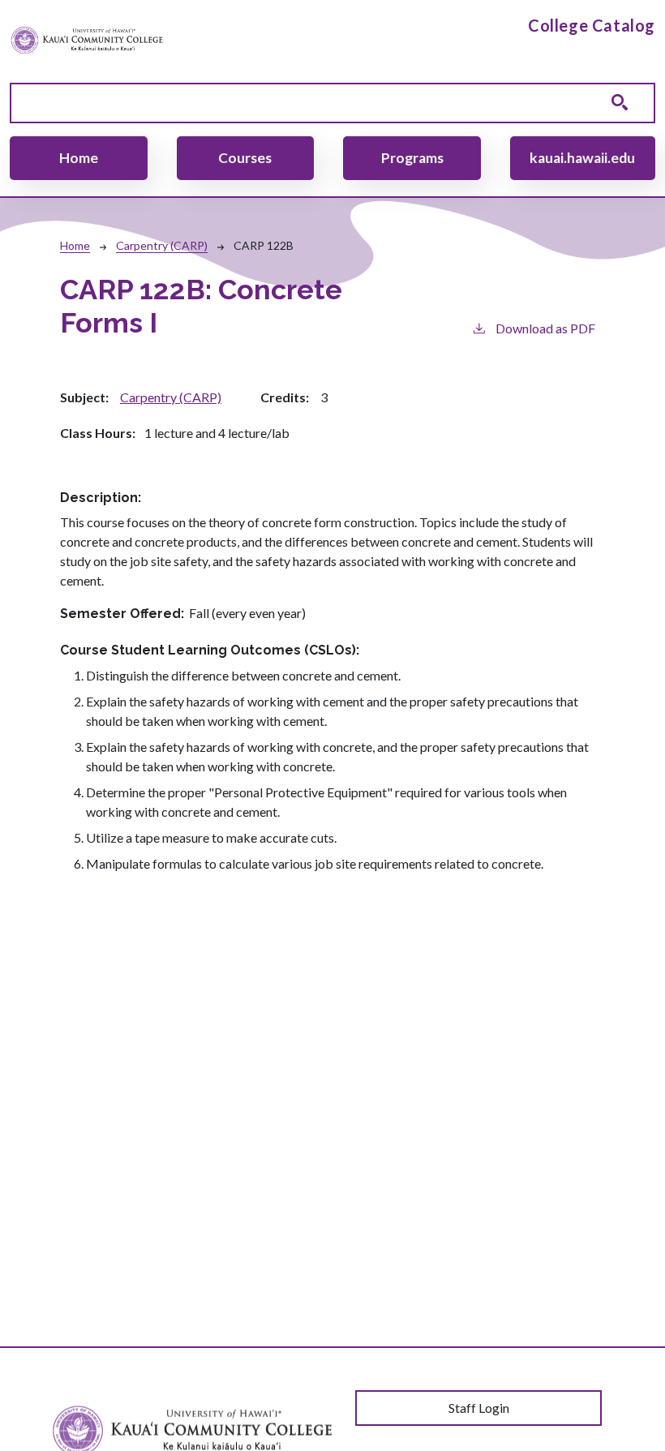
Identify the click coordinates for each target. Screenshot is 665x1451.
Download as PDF (545, 328)
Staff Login (478, 1407)
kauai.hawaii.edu (582, 157)
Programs (412, 157)
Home (78, 157)
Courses (245, 157)
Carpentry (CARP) (162, 245)
